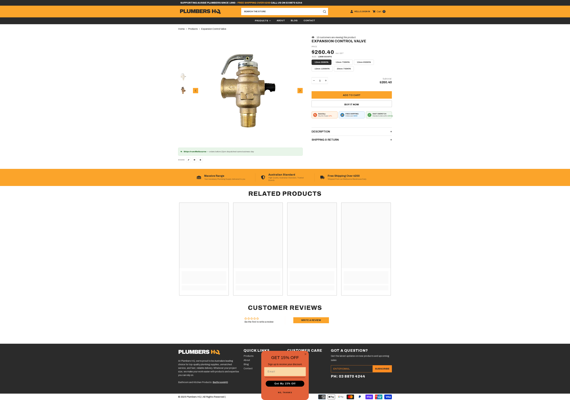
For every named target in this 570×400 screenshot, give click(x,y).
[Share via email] (194, 159)
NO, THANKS (285, 393)
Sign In (366, 12)
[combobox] (281, 11)
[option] (248, 90)
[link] (204, 277)
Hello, (358, 12)
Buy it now (351, 104)
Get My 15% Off (285, 383)
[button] (195, 90)
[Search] (284, 11)
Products (193, 29)
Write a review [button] (311, 320)
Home (181, 29)
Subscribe (382, 368)
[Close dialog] (305, 354)
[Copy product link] (188, 159)
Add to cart (352, 95)
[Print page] (200, 159)
